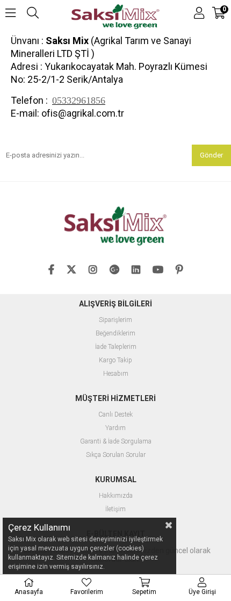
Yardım (115, 428)
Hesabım (115, 373)
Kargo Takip (115, 360)
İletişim (115, 509)
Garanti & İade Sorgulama (115, 441)
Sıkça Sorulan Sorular (116, 455)
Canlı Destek (115, 414)
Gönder (211, 155)
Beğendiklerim (115, 333)
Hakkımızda (116, 495)
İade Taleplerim (115, 347)
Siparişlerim (115, 320)
